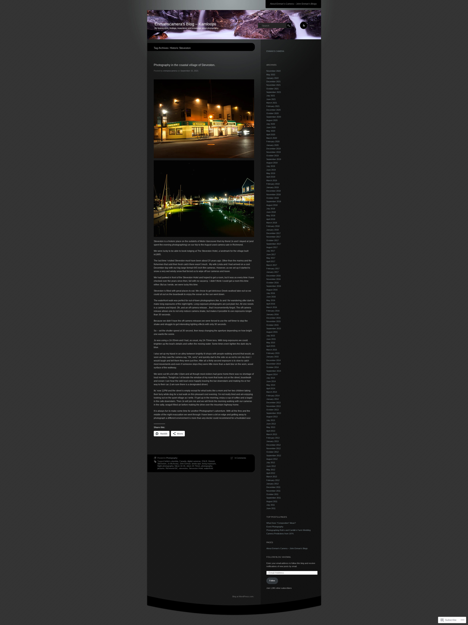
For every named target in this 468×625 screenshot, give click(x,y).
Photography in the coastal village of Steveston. (185, 65)
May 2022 (270, 74)
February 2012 (273, 480)
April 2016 (270, 304)
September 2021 (273, 92)
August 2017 (272, 247)
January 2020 (272, 145)
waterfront (208, 468)
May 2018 (270, 215)
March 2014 (271, 392)
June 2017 (271, 254)
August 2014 (272, 374)
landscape (196, 463)
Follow (272, 580)
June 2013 (271, 424)
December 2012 (273, 445)
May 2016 (270, 300)
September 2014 (273, 371)
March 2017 (271, 265)
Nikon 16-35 (180, 466)
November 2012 (273, 448)
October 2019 (272, 155)
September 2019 (273, 159)
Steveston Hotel (196, 468)
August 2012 (272, 459)
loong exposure (209, 463)
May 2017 (270, 258)
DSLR (204, 461)
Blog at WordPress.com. (243, 596)
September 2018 (273, 201)
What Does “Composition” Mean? (281, 523)
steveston (183, 468)
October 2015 (272, 325)
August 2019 (272, 163)
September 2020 (273, 117)
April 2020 (270, 134)
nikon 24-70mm (193, 466)
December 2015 (273, 318)
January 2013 (272, 441)
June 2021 (271, 99)
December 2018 (273, 191)
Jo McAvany (172, 463)
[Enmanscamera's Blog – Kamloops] (234, 25)
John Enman (185, 463)
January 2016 (272, 314)
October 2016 (272, 283)
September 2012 (273, 455)
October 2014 (272, 367)
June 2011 (270, 508)
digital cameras (194, 461)
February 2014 (273, 395)
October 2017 (272, 240)
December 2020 (273, 110)
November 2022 (273, 71)
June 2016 (271, 297)
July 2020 (270, 124)
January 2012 (272, 484)
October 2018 (272, 198)
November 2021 (273, 85)
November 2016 (273, 279)
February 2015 (273, 353)
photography (206, 466)
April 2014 (270, 388)
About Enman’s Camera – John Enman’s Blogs (293, 4)
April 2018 (270, 219)
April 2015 (270, 346)
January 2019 (272, 187)
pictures (161, 468)
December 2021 (273, 81)
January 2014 (272, 399)
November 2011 (273, 491)
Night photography (165, 466)
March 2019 (271, 180)
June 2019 (271, 170)
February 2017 (273, 268)
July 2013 (270, 420)
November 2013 (273, 406)
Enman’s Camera (275, 51)
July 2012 (270, 462)
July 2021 (270, 96)
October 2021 (272, 89)
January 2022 (272, 78)
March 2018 (271, 223)
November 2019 (273, 152)
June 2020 (271, 127)
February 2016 (273, 311)
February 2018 (273, 226)
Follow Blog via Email (278, 557)
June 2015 (271, 339)
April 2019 (270, 177)
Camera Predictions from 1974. (280, 534)
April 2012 (270, 473)
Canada (182, 461)
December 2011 (273, 487)
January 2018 (272, 230)
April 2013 (270, 431)
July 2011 (270, 505)
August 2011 (271, 501)
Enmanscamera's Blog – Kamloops (185, 24)
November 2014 (273, 364)
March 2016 (271, 307)
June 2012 (271, 466)
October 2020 (272, 113)
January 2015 (272, 357)
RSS (312, 25)
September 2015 (273, 328)
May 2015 (270, 342)
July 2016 (270, 293)
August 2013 (272, 417)
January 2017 (272, 272)
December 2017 (273, 233)
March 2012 (271, 476)
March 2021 (271, 103)
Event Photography (274, 527)
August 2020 (272, 120)
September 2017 (273, 244)
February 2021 (273, 106)
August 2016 (272, 290)
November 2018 (273, 194)
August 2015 (272, 332)
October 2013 (272, 410)
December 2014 (273, 360)
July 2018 (270, 208)
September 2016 (273, 286)
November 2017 (273, 237)
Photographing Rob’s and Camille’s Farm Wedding (288, 530)
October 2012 (272, 452)
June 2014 (271, 381)
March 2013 (271, 434)
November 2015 (273, 321)
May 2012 (270, 470)
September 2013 (273, 413)
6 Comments (240, 458)
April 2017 (270, 261)
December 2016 (273, 276)
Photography (172, 458)
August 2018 (272, 205)
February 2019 (273, 184)
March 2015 (271, 350)
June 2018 (271, 212)
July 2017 (270, 251)
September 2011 (273, 498)
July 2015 (270, 336)
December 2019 (273, 149)
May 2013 (270, 427)
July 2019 (270, 166)
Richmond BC (172, 468)
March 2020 (271, 138)
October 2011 (272, 494)
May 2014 (270, 385)
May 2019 (270, 173)
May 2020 (270, 131)
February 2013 (273, 438)
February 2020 (273, 141)
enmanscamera (170, 71)
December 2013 (273, 402)
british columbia (171, 461)
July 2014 (270, 378)
